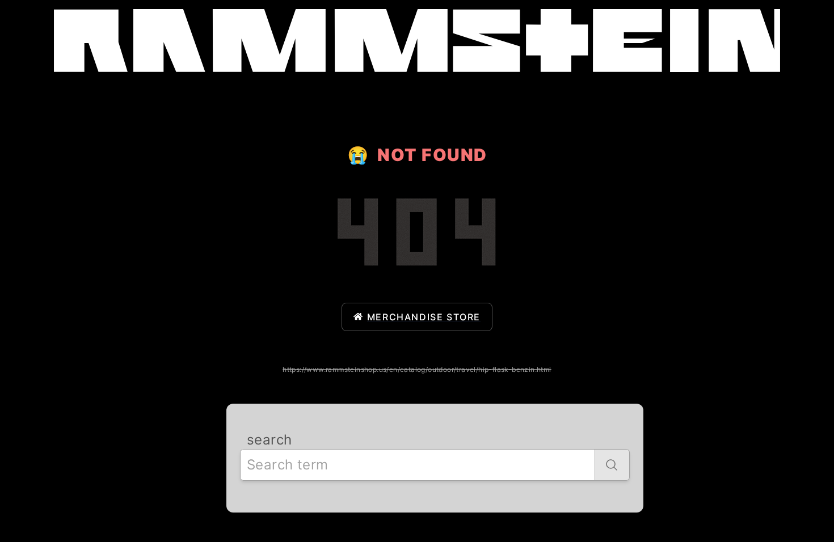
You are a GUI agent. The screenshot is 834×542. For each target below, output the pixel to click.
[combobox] (417, 465)
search (269, 439)
